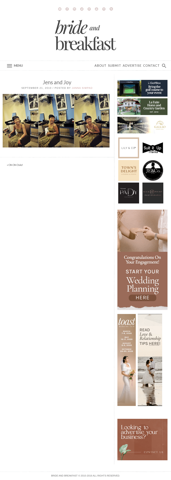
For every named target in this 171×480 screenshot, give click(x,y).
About (100, 65)
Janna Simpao (82, 88)
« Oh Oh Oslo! (15, 164)
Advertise (132, 65)
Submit (114, 65)
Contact (151, 65)
